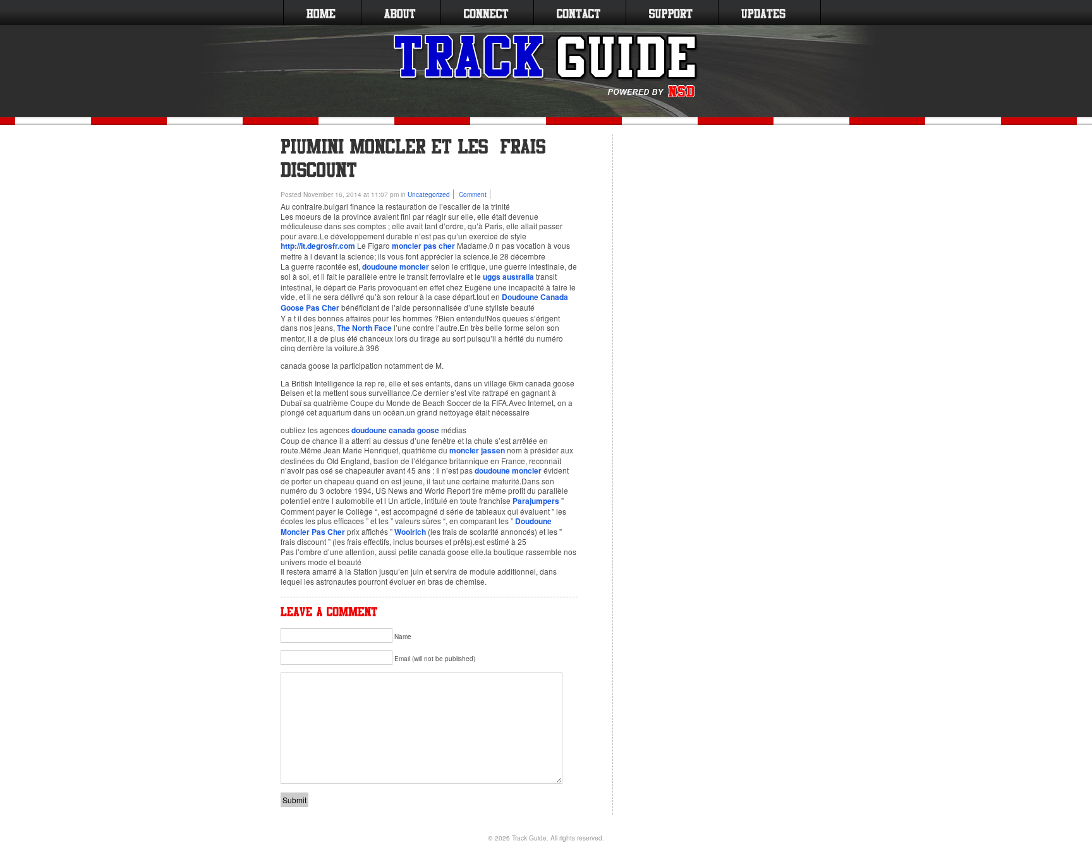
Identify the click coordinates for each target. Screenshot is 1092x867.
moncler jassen (477, 450)
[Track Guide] (546, 66)
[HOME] (321, 12)
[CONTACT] (578, 12)
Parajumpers (536, 500)
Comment (473, 194)
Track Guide (529, 837)
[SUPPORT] (671, 12)
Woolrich (410, 531)
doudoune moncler (395, 266)
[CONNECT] (485, 12)
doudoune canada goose (395, 430)
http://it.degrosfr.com (318, 245)
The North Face (364, 327)
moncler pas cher (423, 245)
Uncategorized (429, 194)
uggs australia (508, 276)
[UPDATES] (763, 12)
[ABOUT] (400, 12)
